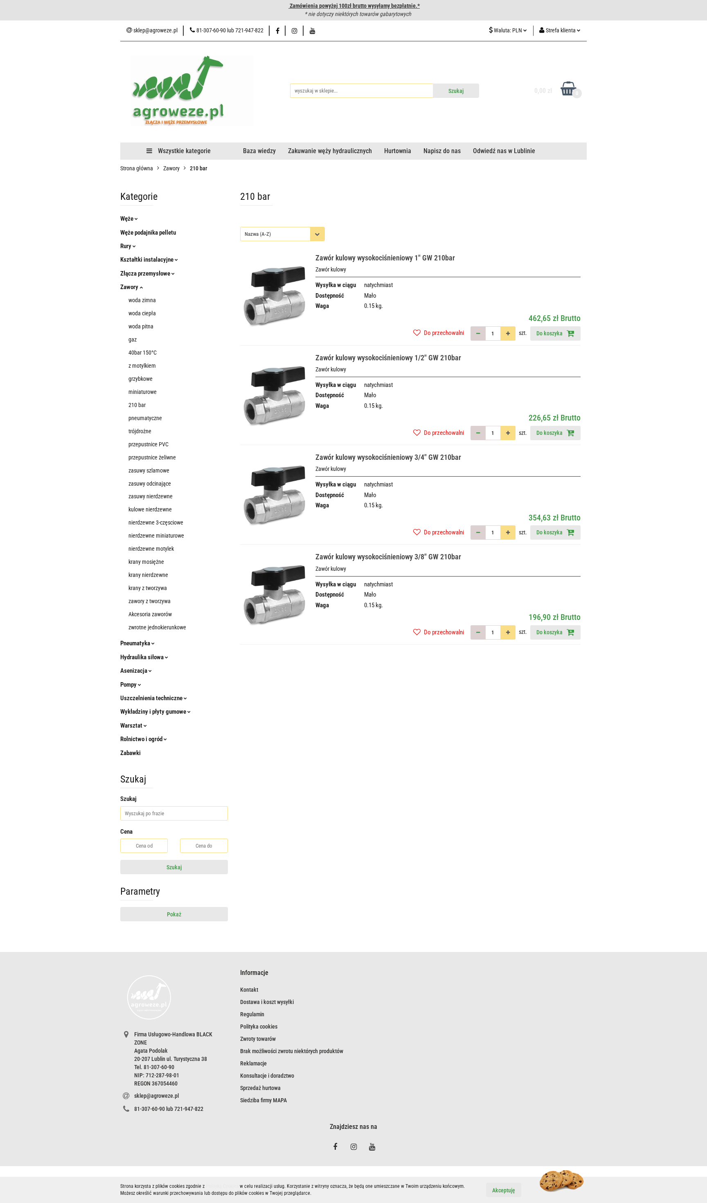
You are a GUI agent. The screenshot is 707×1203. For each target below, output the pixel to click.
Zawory (130, 287)
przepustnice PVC (148, 444)
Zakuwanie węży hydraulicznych (330, 151)
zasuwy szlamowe (148, 470)
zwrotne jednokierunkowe (157, 627)
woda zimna (142, 300)
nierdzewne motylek (151, 548)
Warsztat (132, 725)
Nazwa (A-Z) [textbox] (258, 234)
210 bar (137, 405)
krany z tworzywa (147, 588)
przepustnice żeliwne (152, 457)
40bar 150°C (142, 352)
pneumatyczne (145, 418)
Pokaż (174, 914)
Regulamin (252, 1014)
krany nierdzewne (148, 575)
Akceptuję (503, 1190)
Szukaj (174, 867)
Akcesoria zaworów (150, 614)
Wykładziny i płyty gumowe (153, 711)
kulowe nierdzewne (150, 509)
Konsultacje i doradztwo (267, 1075)
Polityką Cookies (222, 1186)
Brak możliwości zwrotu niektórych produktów (291, 1051)
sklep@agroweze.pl (156, 1095)
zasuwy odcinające (149, 483)
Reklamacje (253, 1063)
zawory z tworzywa (149, 601)
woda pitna (140, 326)
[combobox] (282, 234)
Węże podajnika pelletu (148, 232)
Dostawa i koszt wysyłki (267, 1002)
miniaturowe (142, 392)
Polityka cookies (258, 1026)
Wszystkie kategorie (183, 151)
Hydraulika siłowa (142, 657)
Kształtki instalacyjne (147, 259)
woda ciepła (142, 313)
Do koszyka (550, 333)
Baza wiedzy (259, 151)
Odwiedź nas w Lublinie (504, 151)
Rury (126, 246)
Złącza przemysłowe (145, 273)
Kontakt (249, 989)
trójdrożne (139, 431)
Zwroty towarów (258, 1039)
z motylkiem (142, 365)
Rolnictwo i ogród (142, 739)
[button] (254, 973)
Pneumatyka (135, 643)
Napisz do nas (442, 151)
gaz (132, 339)
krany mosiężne (146, 562)
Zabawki (130, 753)
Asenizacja (134, 670)
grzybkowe (140, 378)
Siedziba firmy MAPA (263, 1100)
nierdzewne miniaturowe (156, 535)
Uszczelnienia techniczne (152, 698)
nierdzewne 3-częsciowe (155, 522)
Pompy (129, 684)
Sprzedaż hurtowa (260, 1088)
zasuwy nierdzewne (150, 496)
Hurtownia (397, 151)
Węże (127, 218)
